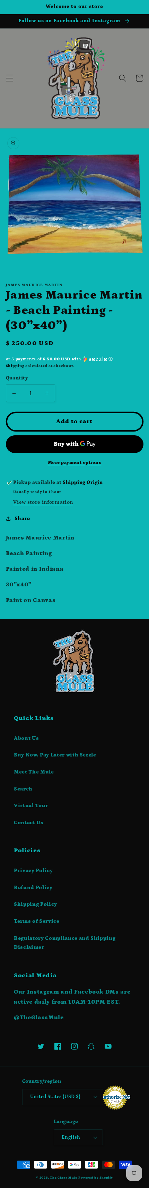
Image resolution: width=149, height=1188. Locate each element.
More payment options (75, 462)
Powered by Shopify (95, 1177)
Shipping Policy (35, 904)
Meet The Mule (34, 772)
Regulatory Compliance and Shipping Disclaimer (64, 943)
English (71, 1137)
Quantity (17, 378)
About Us (26, 738)
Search (23, 789)
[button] (9, 78)
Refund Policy (33, 887)
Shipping (15, 366)
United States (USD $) (55, 1096)
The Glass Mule (63, 1177)
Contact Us (29, 823)
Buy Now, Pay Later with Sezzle (55, 755)
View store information (43, 502)
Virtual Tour (31, 806)
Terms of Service (37, 921)
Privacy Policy (33, 870)
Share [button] (22, 518)
